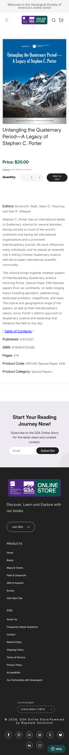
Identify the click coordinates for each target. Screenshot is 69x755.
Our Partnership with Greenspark (25, 680)
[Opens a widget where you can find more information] (56, 749)
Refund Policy (14, 642)
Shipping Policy (15, 649)
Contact (11, 634)
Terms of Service (16, 657)
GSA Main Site (14, 598)
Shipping (6, 169)
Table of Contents (18, 331)
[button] (6, 20)
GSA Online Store (34, 719)
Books (10, 560)
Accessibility (13, 672)
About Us (12, 619)
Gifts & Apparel (15, 582)
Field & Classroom (16, 575)
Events (10, 590)
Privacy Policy (14, 664)
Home (10, 552)
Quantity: (9, 177)
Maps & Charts (15, 567)
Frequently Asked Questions (22, 626)
